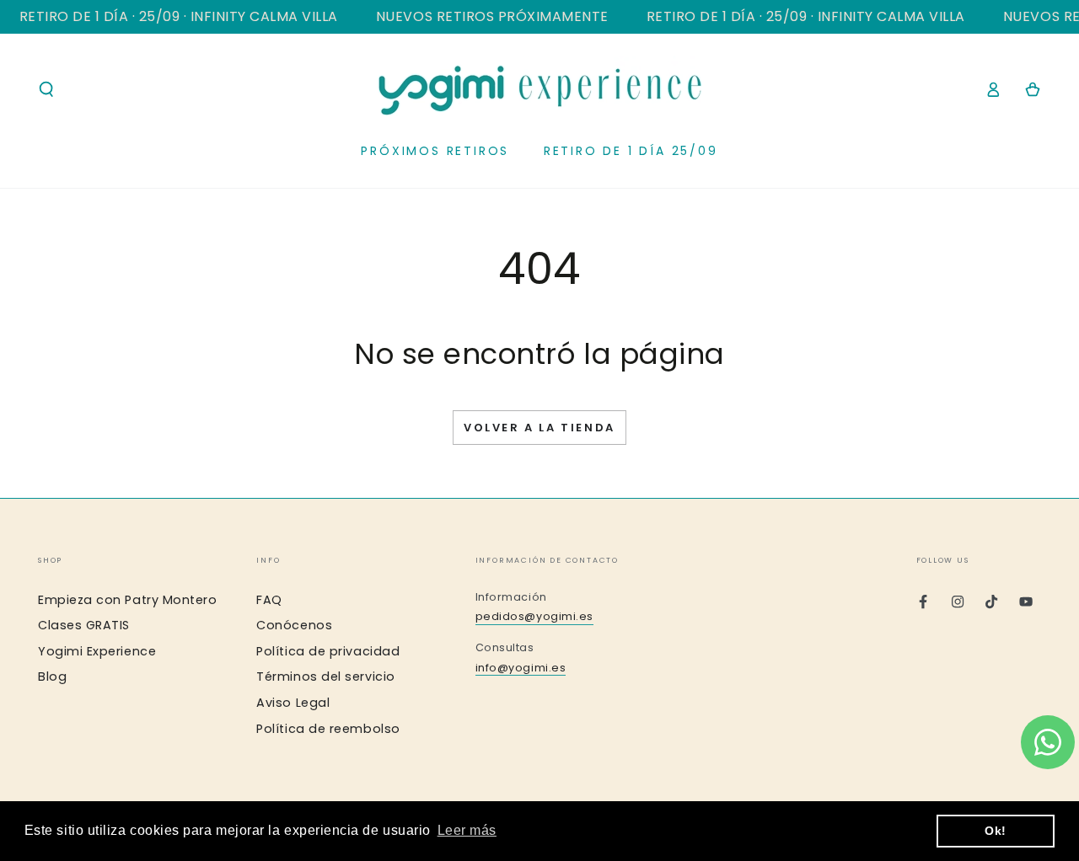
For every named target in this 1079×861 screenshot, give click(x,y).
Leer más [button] (467, 830)
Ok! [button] (996, 830)
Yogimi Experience (97, 651)
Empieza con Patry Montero (127, 599)
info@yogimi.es (520, 667)
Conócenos (294, 625)
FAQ (269, 599)
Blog (52, 676)
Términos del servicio (325, 676)
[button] (47, 89)
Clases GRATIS (84, 625)
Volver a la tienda (539, 428)
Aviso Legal (293, 702)
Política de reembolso (328, 728)
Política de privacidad (328, 651)
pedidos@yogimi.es (534, 616)
